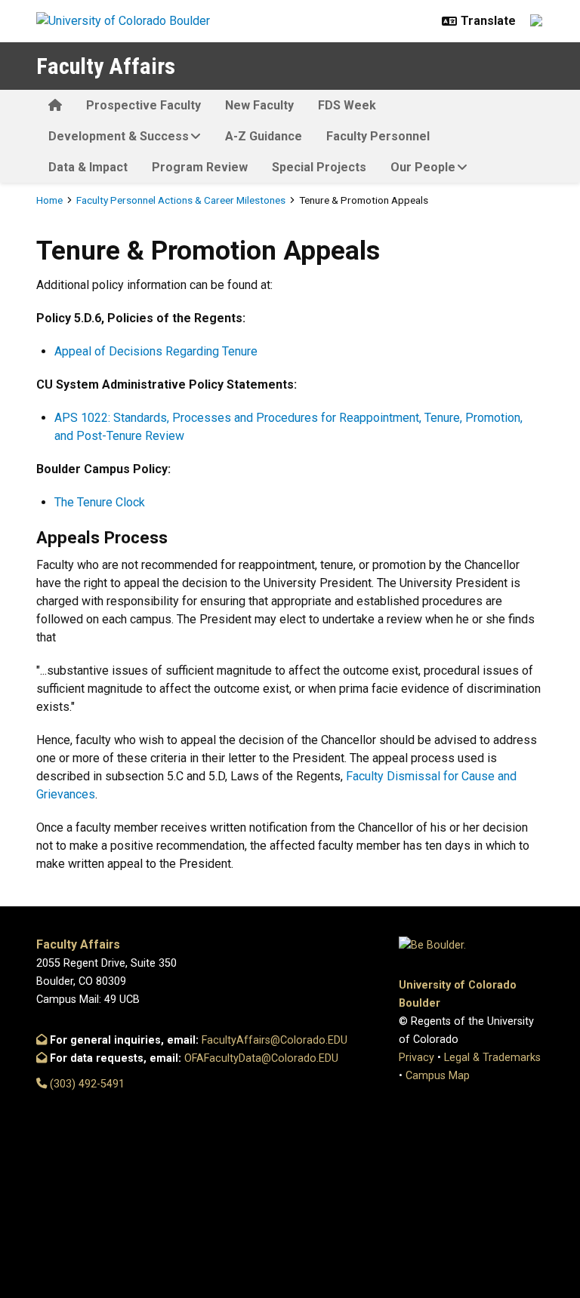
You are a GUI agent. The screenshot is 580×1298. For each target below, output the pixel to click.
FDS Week (347, 105)
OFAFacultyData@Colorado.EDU (261, 1058)
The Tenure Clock (99, 502)
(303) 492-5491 (86, 1084)
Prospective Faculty (143, 105)
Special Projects (319, 167)
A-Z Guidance (263, 136)
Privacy (416, 1057)
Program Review (200, 167)
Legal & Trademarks (492, 1057)
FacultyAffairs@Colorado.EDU (274, 1040)
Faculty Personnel (378, 136)
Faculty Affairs (105, 66)
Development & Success (118, 136)
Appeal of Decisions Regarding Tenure (156, 351)
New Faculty (259, 105)
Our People (422, 167)
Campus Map (438, 1075)
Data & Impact (88, 167)
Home (49, 200)
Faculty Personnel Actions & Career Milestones (180, 200)
